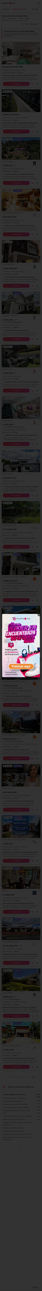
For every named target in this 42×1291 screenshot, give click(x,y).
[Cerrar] (39, 614)
